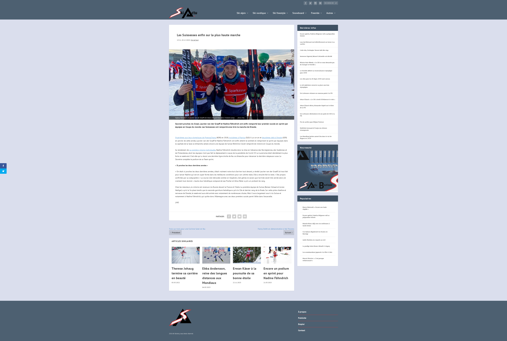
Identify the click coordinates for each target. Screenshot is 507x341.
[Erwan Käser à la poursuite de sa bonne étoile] (247, 255)
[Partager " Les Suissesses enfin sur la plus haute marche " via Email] (239, 216)
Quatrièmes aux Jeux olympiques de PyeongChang (195, 137)
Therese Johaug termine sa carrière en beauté (185, 273)
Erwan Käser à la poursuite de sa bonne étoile (244, 273)
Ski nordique (259, 13)
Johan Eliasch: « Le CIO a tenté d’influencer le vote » (317, 99)
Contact (301, 330)
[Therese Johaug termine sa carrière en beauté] (186, 255)
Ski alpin (241, 13)
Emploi (301, 324)
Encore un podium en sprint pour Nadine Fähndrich (276, 273)
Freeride (315, 13)
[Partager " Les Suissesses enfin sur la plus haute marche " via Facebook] (229, 216)
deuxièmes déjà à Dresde (272, 137)
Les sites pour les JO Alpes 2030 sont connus (315, 79)
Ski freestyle (279, 13)
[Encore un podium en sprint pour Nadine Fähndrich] (278, 255)
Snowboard (298, 13)
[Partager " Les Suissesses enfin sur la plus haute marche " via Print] (244, 216)
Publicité (302, 318)
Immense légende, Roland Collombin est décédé (316, 56)
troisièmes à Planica (237, 137)
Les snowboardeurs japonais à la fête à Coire (317, 252)
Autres (329, 13)
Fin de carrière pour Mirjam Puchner (312, 122)
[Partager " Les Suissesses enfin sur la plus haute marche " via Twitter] (234, 216)
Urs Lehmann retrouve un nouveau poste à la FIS (316, 93)
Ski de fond (194, 40)
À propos (302, 311)
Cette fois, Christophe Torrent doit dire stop (314, 50)
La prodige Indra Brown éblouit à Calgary (316, 246)
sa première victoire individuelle (202, 150)
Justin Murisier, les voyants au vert (314, 240)
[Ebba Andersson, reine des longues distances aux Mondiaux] (216, 255)
